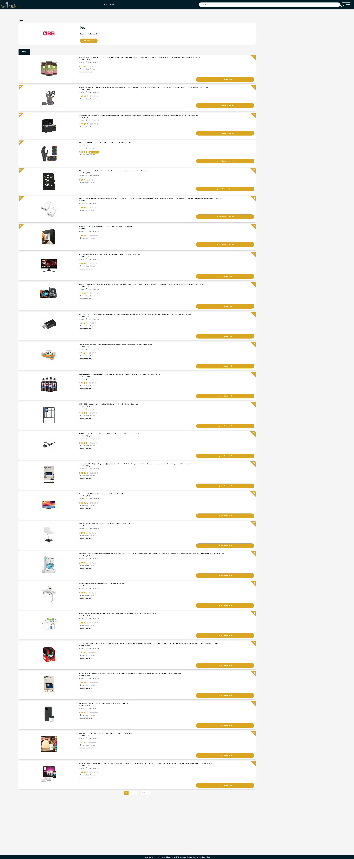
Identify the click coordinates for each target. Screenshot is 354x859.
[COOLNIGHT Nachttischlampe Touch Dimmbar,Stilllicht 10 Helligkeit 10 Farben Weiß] (48, 744)
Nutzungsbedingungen (194, 857)
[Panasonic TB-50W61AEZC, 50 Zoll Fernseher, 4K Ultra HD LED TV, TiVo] (48, 504)
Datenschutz (206, 857)
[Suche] (338, 4)
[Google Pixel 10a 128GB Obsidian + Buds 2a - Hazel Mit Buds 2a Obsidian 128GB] (48, 714)
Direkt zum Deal (226, 79)
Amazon (81, 62)
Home (146, 857)
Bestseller (112, 4)
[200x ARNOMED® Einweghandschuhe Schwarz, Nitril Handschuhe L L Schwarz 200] (48, 153)
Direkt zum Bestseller (226, 105)
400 (143, 793)
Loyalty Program (161, 857)
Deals (105, 4)
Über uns (152, 857)
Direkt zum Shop (89, 41)
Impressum (182, 857)
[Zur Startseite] (10, 4)
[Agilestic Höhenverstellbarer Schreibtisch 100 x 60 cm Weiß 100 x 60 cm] (48, 594)
